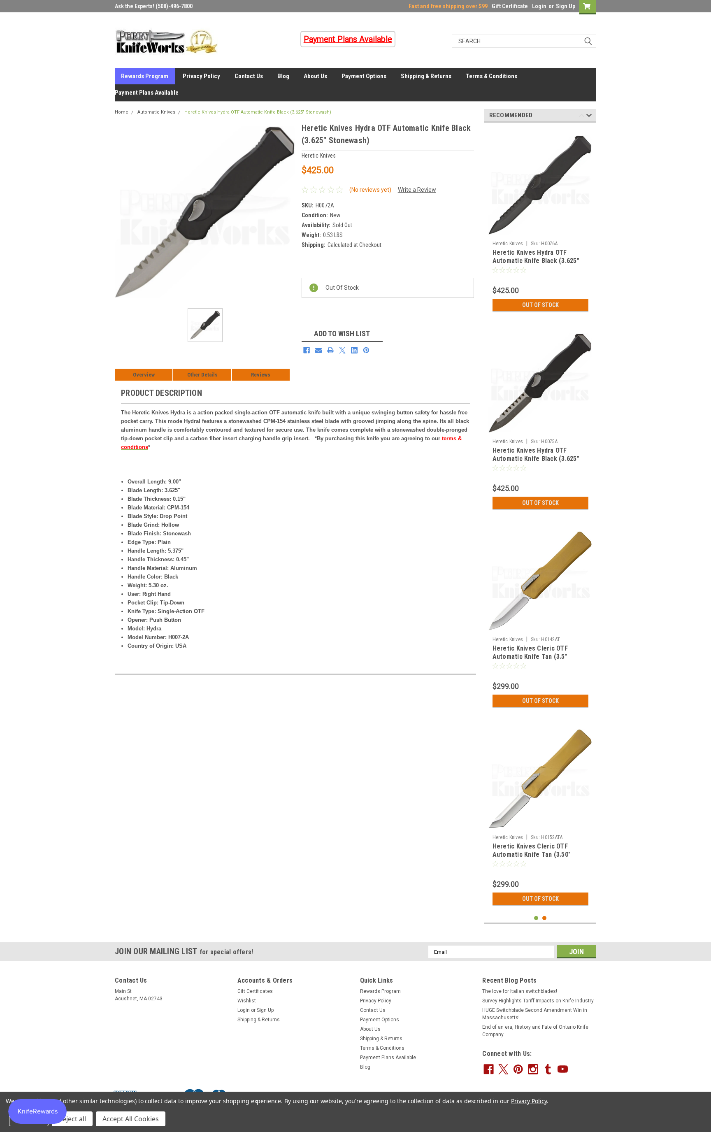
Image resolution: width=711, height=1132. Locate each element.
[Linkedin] (354, 350)
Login (539, 6)
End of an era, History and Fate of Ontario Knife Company (535, 1030)
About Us (315, 76)
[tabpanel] (540, 222)
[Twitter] (342, 350)
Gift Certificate (510, 6)
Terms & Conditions (491, 76)
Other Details (202, 375)
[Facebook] (306, 350)
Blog (283, 76)
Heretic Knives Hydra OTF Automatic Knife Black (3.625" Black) (536, 261)
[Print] (330, 350)
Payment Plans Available (147, 92)
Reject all (72, 1118)
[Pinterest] (366, 350)
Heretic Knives (508, 243)
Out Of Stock (540, 305)
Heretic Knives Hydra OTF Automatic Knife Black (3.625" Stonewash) (257, 112)
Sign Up (565, 6)
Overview (144, 375)
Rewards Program (144, 76)
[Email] (318, 350)
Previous (582, 117)
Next (589, 117)
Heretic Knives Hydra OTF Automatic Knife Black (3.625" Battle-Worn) (536, 458)
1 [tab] (536, 918)
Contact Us (249, 76)
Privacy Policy (201, 76)
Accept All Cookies (130, 1118)
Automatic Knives (156, 112)
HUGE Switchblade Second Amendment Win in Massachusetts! (534, 1013)
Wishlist (246, 1001)
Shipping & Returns (426, 76)
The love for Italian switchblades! (519, 991)
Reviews (260, 375)
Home (121, 112)
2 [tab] (544, 918)
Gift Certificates (255, 991)
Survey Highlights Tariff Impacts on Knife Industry (538, 1001)
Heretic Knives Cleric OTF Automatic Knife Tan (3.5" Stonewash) (530, 656)
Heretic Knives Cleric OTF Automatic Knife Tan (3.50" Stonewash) (532, 854)
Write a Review (417, 189)
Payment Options (364, 76)
